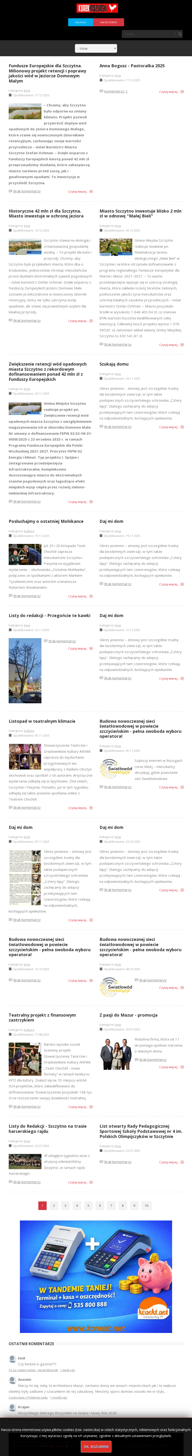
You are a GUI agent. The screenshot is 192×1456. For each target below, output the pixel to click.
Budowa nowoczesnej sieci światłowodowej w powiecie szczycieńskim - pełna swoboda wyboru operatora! (140, 728)
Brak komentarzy (27, 191)
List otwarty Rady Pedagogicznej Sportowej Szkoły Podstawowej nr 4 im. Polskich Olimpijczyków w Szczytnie (141, 1131)
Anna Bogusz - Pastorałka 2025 (132, 65)
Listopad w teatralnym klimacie (42, 721)
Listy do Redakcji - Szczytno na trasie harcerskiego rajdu (48, 1128)
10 (146, 1206)
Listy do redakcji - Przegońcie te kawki (49, 615)
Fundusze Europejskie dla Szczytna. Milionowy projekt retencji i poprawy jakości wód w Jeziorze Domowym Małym (47, 73)
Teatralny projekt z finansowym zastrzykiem (42, 1017)
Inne (27, 90)
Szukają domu (114, 364)
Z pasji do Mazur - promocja (129, 1015)
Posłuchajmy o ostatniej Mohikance (46, 521)
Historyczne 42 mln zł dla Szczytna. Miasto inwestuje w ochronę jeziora (46, 213)
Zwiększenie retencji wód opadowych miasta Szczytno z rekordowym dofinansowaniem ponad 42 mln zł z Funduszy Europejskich (48, 371)
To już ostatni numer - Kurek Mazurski (33, 1370)
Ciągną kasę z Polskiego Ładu (28, 1398)
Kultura (29, 531)
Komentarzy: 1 (116, 91)
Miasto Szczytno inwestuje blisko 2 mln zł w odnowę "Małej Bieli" (140, 213)
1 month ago (58, 1398)
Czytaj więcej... (78, 191)
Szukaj (180, 34)
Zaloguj (80, 22)
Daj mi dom (111, 521)
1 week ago (67, 1370)
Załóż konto (108, 22)
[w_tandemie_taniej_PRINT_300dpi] (96, 1276)
